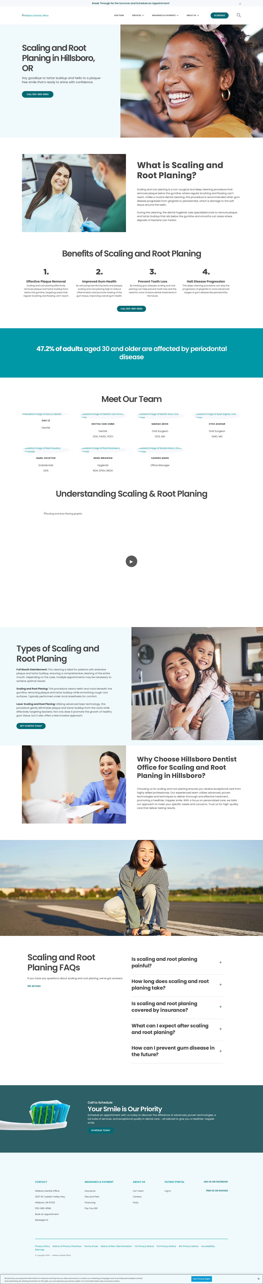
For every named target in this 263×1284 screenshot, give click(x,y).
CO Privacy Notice (166, 1246)
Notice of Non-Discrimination (116, 1246)
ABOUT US (191, 15)
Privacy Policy (42, 1246)
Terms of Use (91, 1246)
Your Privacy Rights (202, 1279)
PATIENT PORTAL (174, 1182)
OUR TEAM (119, 15)
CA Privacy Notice (144, 1246)
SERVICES (136, 15)
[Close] (259, 1279)
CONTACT (41, 1182)
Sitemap (39, 1249)
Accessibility (208, 1246)
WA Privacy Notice (188, 1246)
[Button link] (239, 15)
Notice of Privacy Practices (67, 1246)
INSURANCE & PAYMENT (99, 1182)
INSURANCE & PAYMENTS (164, 15)
